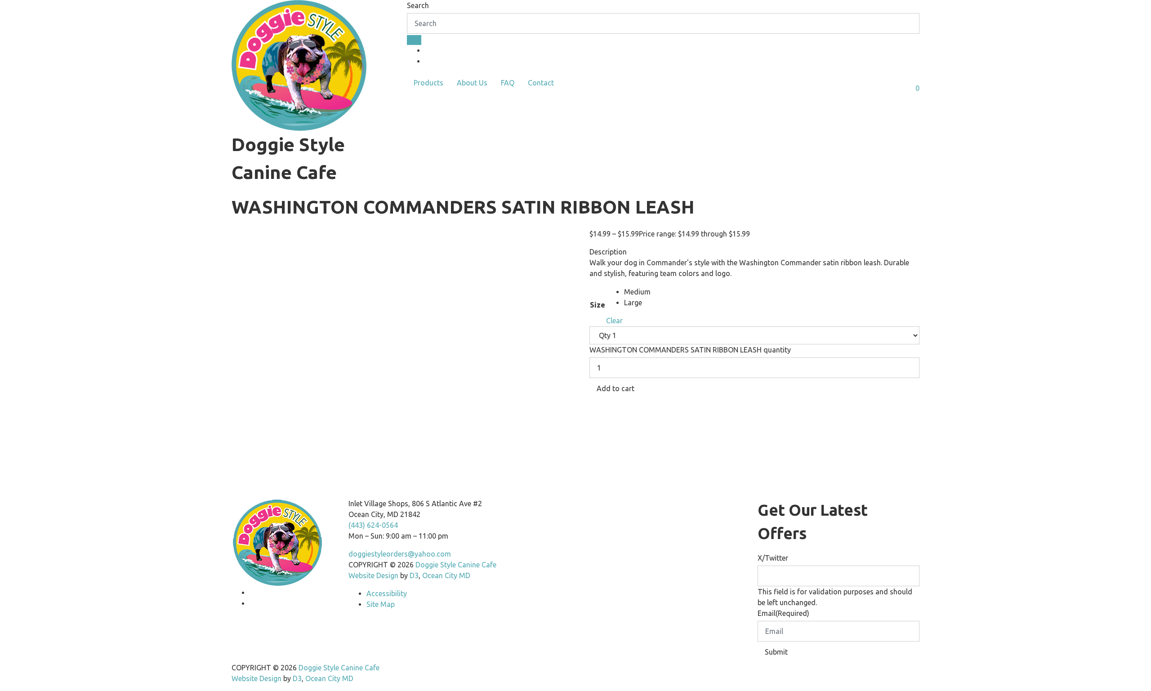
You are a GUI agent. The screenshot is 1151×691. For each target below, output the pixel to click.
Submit (776, 652)
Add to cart (615, 388)
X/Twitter (773, 558)
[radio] (637, 291)
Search (418, 5)
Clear (614, 321)
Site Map (380, 604)
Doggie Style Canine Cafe (455, 565)
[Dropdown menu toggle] (414, 98)
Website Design (374, 575)
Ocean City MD (446, 575)
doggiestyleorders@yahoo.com (399, 554)
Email (783, 613)
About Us (472, 83)
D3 (413, 575)
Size (597, 305)
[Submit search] (414, 40)
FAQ (507, 83)
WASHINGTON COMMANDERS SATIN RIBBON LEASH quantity (690, 350)
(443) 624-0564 (373, 525)
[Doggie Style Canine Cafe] (299, 63)
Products (428, 83)
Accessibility (386, 593)
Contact (541, 83)
